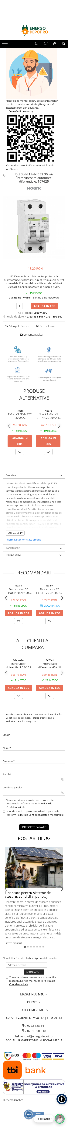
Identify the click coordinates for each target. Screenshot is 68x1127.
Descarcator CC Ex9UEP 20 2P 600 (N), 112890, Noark (49, 591)
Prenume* (9, 761)
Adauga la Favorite (19, 326)
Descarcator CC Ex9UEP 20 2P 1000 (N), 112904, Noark (18, 591)
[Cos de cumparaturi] (55, 44)
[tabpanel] (34, 227)
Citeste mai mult (13, 943)
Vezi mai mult (15, 533)
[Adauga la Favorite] (19, 452)
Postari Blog (34, 838)
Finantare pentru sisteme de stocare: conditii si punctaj (28, 894)
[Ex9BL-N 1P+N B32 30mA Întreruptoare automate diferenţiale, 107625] (34, 227)
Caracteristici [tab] (13, 548)
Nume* (7, 748)
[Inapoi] (3, 175)
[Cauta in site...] (64, 44)
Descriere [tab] (11, 475)
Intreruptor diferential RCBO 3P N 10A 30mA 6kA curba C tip (18, 665)
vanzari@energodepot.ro (36, 1036)
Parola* (7, 774)
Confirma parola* (12, 787)
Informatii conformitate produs (23, 539)
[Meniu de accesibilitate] (61, 1099)
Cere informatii (48, 326)
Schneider (18, 660)
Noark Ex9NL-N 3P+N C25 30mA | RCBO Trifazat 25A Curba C (48, 416)
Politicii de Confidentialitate (32, 814)
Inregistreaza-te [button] (34, 827)
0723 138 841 (36, 1025)
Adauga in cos (44, 306)
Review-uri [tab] (13, 554)
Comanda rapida (32, 334)
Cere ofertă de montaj (20, 111)
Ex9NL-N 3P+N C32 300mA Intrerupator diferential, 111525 (20, 416)
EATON (50, 660)
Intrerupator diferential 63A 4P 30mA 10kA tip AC (49, 665)
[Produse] (5, 45)
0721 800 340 (36, 1031)
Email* (6, 734)
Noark (19, 410)
